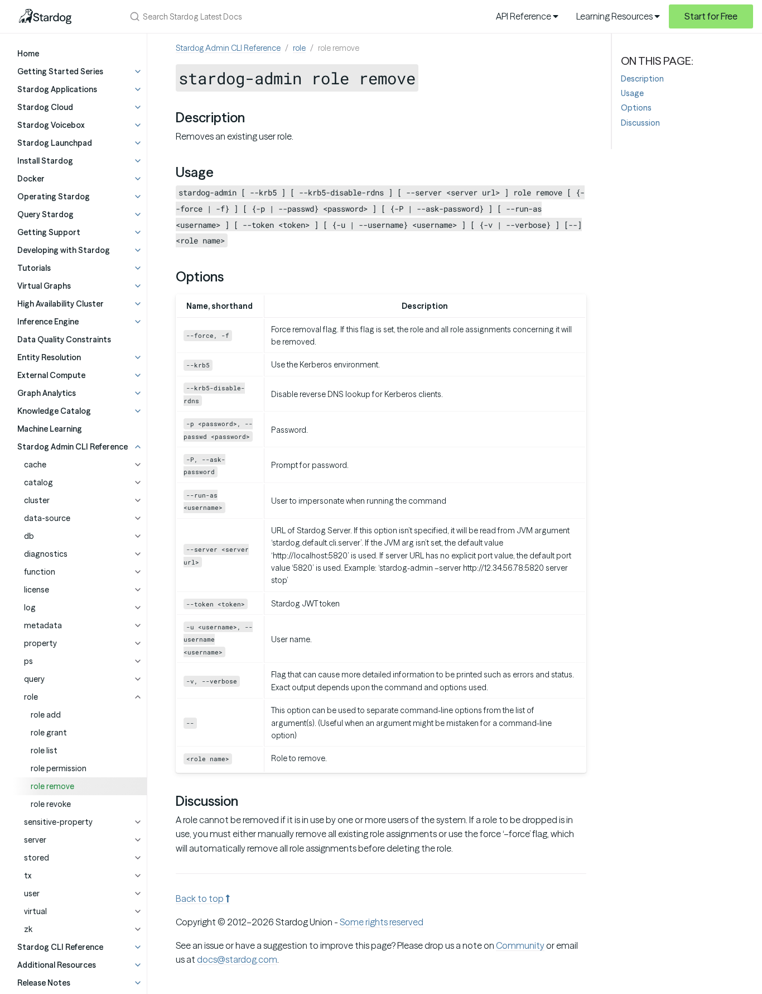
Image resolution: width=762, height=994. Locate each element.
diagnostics (45, 554)
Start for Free (710, 16)
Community (520, 945)
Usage (632, 93)
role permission (58, 768)
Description (642, 79)
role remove (52, 786)
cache (35, 465)
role (31, 697)
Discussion (640, 123)
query (34, 679)
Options (636, 108)
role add (46, 715)
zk (28, 929)
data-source (47, 518)
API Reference (524, 16)
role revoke (51, 804)
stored (36, 858)
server (35, 840)
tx (27, 876)
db (29, 536)
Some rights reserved (381, 922)
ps (28, 661)
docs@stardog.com (237, 959)
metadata (43, 625)
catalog (38, 482)
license (36, 590)
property (40, 643)
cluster (37, 500)
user (32, 893)
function (39, 572)
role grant (49, 733)
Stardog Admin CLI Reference (228, 48)
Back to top (200, 898)
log (30, 608)
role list (44, 751)
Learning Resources (615, 16)
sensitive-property (58, 822)
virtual (35, 911)
